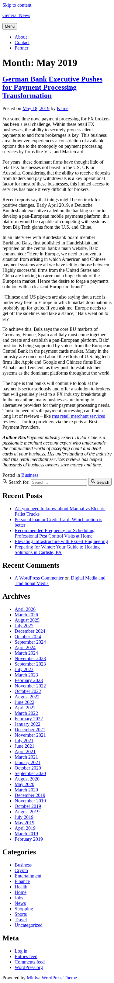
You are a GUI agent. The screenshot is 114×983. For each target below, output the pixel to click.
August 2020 (27, 778)
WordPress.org (29, 967)
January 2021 (27, 762)
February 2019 (29, 839)
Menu (10, 26)
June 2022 (24, 702)
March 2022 (26, 713)
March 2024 (26, 653)
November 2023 (30, 658)
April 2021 (25, 751)
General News (16, 15)
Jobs (19, 897)
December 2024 (30, 631)
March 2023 (26, 674)
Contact (22, 42)
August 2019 (27, 811)
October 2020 (28, 767)
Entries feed (26, 956)
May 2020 (24, 784)
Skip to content (16, 5)
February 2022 (29, 718)
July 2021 (24, 740)
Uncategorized (29, 925)
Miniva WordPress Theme (52, 977)
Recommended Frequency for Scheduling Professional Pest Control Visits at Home (55, 533)
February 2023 (29, 680)
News (20, 903)
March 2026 (26, 614)
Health (21, 886)
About (21, 37)
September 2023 (30, 663)
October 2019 (28, 806)
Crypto (21, 870)
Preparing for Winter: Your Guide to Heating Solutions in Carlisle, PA (57, 549)
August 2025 (27, 620)
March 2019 (26, 833)
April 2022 (25, 707)
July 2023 (24, 669)
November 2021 (30, 735)
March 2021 (26, 757)
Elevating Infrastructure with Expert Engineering (61, 541)
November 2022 (30, 685)
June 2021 (24, 746)
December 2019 (30, 795)
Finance (22, 881)
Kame (62, 108)
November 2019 (30, 800)
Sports (21, 914)
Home (20, 892)
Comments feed (30, 961)
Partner (21, 47)
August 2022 (27, 696)
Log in (21, 951)
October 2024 (28, 636)
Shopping (24, 908)
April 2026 (25, 609)
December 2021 (30, 729)
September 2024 (30, 642)
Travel (21, 919)
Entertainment (28, 875)
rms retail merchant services (78, 416)
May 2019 (24, 822)
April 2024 (25, 647)
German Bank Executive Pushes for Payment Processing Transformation (52, 87)
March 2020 (26, 789)
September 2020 (30, 773)
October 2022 (28, 691)
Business (29, 475)
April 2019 (25, 828)
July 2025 (24, 625)
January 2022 (27, 724)
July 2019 (24, 817)
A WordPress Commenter (39, 577)
